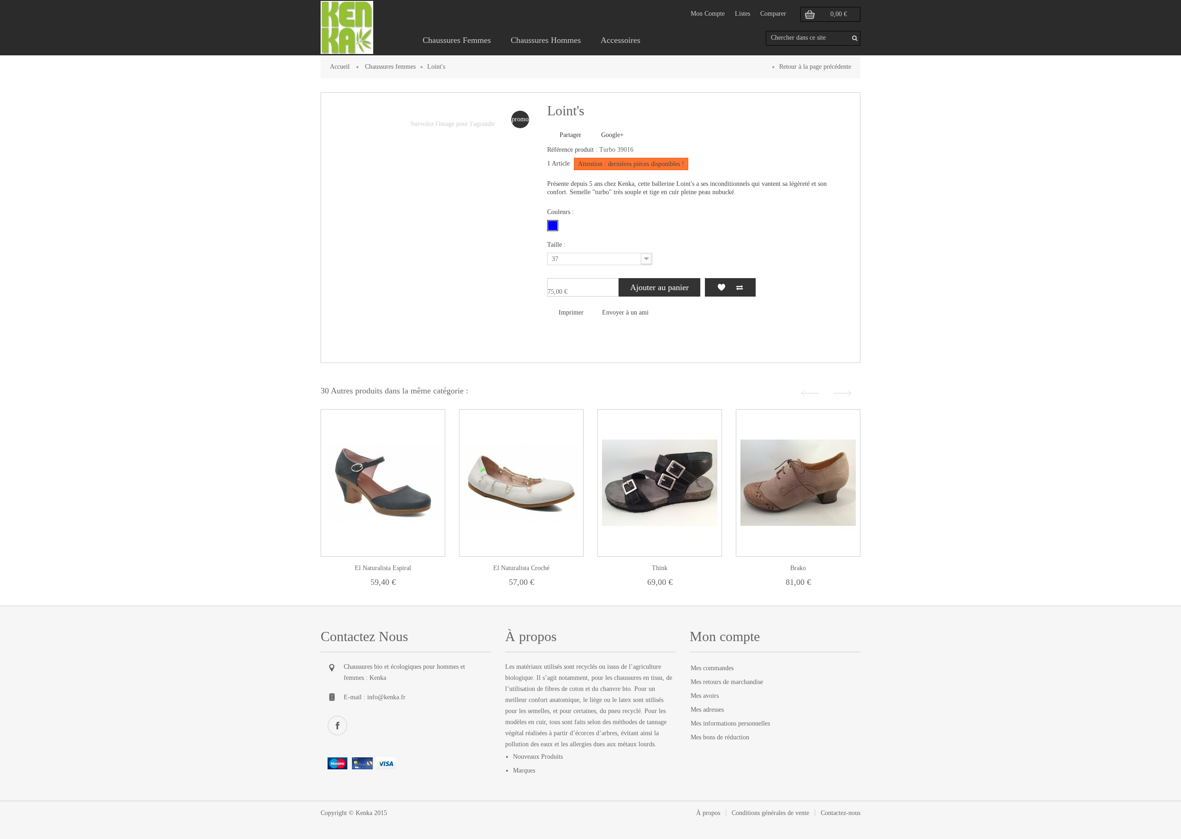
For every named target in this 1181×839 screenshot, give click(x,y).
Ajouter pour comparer (739, 287)
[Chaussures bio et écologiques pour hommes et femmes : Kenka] (347, 27)
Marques (524, 770)
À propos (708, 812)
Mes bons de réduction (720, 737)
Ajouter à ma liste (721, 287)
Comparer (773, 13)
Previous (809, 393)
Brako (798, 568)
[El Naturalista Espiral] (383, 483)
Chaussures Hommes (546, 40)
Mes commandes (712, 668)
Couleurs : (561, 211)
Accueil (340, 66)
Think (660, 568)
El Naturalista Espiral (383, 568)
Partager (569, 134)
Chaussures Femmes (457, 40)
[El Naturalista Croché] (521, 483)
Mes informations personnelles (730, 723)
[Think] (659, 483)
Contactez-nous (840, 812)
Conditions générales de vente (770, 812)
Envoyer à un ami (625, 312)
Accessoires (620, 40)
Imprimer (571, 312)
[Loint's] (351, 123)
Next (843, 393)
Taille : (557, 244)
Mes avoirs (705, 695)
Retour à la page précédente (815, 66)
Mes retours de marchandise (727, 681)
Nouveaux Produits (538, 756)
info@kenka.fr (386, 697)
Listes (742, 13)
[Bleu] (552, 225)
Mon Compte (708, 13)
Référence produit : (572, 149)
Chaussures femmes (390, 66)
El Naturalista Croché (521, 568)
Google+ (611, 134)
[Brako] (798, 483)
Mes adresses (707, 709)
